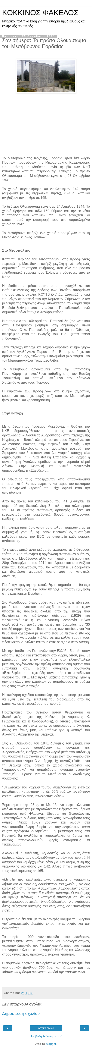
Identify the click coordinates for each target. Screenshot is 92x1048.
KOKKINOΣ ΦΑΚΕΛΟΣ (40, 13)
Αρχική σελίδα (46, 1028)
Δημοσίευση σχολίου (21, 1013)
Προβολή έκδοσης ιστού (46, 1036)
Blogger (51, 1043)
